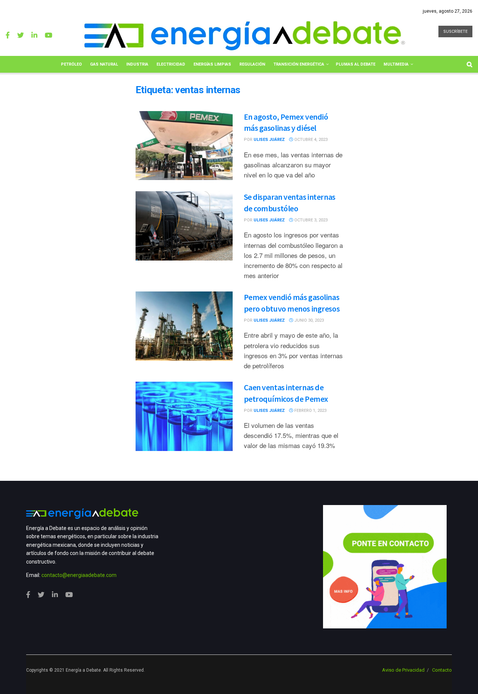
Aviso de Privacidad (403, 670)
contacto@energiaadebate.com (79, 575)
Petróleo (71, 64)
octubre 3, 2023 (310, 220)
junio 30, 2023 (308, 320)
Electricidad (170, 64)
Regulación (252, 64)
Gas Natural (104, 64)
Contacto (442, 670)
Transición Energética (298, 64)
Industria (137, 64)
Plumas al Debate (355, 64)
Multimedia (396, 64)
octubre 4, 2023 (310, 139)
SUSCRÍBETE (455, 31)
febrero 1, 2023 (309, 410)
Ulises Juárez (269, 139)
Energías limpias (212, 64)
